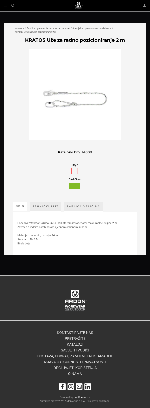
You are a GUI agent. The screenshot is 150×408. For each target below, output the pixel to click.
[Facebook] (62, 386)
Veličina (75, 179)
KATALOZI (75, 344)
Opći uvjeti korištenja (75, 367)
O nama (75, 373)
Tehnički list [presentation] (46, 206)
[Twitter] (87, 386)
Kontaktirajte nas (75, 332)
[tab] (20, 206)
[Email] (79, 386)
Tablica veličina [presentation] (83, 206)
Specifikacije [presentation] (121, 206)
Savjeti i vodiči (75, 350)
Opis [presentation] (20, 206)
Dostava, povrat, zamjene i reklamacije (75, 356)
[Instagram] (70, 386)
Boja (75, 165)
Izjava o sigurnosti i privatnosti (75, 361)
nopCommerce (82, 397)
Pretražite (75, 338)
